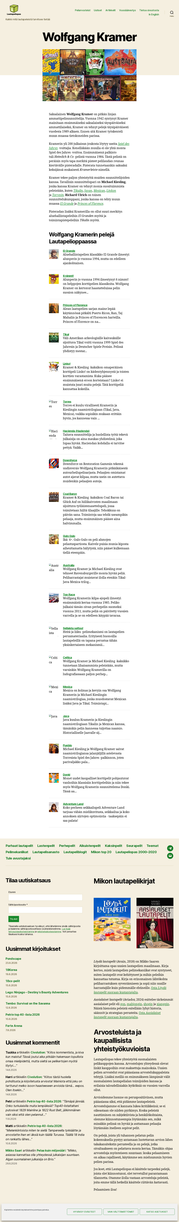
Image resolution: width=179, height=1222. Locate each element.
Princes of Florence (75, 305)
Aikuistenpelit (90, 846)
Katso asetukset (157, 1211)
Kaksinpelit (113, 846)
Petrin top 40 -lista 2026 (23, 1014)
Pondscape (13, 958)
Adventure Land (73, 804)
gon (122, 1004)
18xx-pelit (13, 981)
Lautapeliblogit (75, 852)
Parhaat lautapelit (19, 846)
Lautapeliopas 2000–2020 (136, 852)
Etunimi (11, 892)
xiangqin (163, 1004)
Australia (68, 565)
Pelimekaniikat (17, 852)
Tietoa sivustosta (149, 10)
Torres (67, 401)
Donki (66, 774)
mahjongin (134, 1004)
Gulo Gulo (69, 536)
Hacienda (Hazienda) (76, 431)
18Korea (11, 970)
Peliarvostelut (82, 10)
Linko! (66, 363)
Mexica (67, 686)
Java (66, 716)
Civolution (38, 1052)
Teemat (152, 846)
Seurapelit (134, 846)
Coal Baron (70, 493)
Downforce (70, 460)
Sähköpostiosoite (18, 904)
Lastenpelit (46, 846)
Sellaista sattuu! (73, 628)
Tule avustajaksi (18, 858)
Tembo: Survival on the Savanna (28, 1003)
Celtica (67, 657)
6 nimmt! (68, 275)
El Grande (69, 250)
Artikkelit (110, 10)
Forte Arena (14, 1026)
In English (154, 14)
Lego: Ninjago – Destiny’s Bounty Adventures (37, 992)
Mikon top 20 (101, 852)
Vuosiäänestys (127, 10)
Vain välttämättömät (121, 1211)
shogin (148, 1004)
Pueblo (67, 745)
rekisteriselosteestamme (49, 931)
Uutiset (98, 10)
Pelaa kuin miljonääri (51, 1150)
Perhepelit (67, 846)
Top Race (69, 594)
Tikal (66, 334)
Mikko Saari (14, 1150)
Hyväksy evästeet (84, 1211)
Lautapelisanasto (45, 852)
